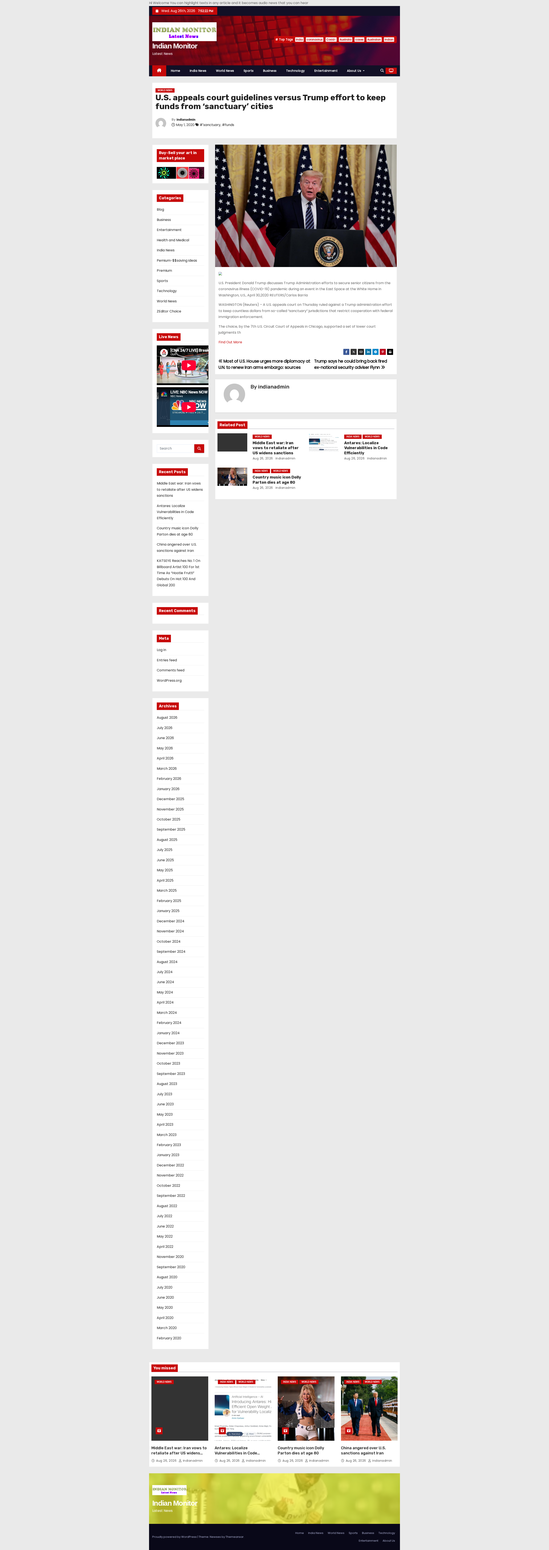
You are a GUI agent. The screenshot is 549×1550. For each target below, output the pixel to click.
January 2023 (168, 1154)
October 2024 (169, 941)
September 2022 (171, 1195)
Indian (389, 39)
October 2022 (168, 1185)
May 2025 (165, 870)
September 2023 (171, 1073)
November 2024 (170, 931)
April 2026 (165, 758)
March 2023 (166, 1134)
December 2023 (170, 1043)
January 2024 (168, 1033)
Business (270, 71)
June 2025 (165, 860)
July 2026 (164, 727)
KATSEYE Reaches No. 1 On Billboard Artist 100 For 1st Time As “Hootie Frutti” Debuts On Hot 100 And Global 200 (178, 573)
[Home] (159, 70)
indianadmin (185, 120)
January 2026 (168, 788)
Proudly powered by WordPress (174, 1537)
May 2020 (165, 1307)
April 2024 (165, 1002)
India (299, 39)
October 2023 (168, 1063)
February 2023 (169, 1144)
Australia (345, 39)
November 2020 (170, 1256)
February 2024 (169, 1022)
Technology (295, 71)
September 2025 (171, 829)
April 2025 (165, 880)
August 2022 (167, 1205)
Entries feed (167, 660)
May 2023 (165, 1114)
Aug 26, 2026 (263, 458)
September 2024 (171, 951)
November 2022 (170, 1175)
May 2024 (165, 992)
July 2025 (164, 849)
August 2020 (167, 1277)
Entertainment (326, 71)
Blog (160, 209)
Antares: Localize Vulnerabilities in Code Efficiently (175, 512)
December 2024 (170, 921)
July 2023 (164, 1094)
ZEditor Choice (169, 311)
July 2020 (164, 1287)
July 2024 (165, 971)
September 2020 (171, 1267)
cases (359, 39)
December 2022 (170, 1165)
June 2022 (165, 1226)
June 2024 (165, 982)
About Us (354, 71)
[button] (382, 70)
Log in (161, 649)
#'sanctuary (210, 124)
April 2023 (165, 1124)
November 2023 (170, 1053)
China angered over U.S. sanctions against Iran (363, 1450)
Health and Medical (173, 240)
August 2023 (167, 1083)
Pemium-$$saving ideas (177, 260)
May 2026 (165, 748)
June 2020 (165, 1297)
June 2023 (165, 1104)
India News (198, 71)
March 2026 (167, 768)
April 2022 (165, 1246)
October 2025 (168, 819)
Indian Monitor (174, 46)
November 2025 (170, 809)
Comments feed (170, 670)
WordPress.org (169, 680)
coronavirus (315, 39)
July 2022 (164, 1216)
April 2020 (165, 1317)
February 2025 (169, 900)
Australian (374, 39)
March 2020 (167, 1327)
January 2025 (168, 910)
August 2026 (167, 717)
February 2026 (169, 778)
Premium (164, 270)
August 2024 (167, 961)
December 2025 (170, 799)
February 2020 (169, 1338)
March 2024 (167, 1012)
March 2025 (167, 890)
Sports (249, 71)
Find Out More (230, 342)
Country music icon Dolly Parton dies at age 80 (277, 480)
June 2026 (165, 737)
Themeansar (235, 1537)
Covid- (331, 39)
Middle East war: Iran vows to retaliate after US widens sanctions (180, 489)
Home (175, 71)
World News (225, 71)
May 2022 (165, 1236)
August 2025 (167, 839)
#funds (228, 124)
